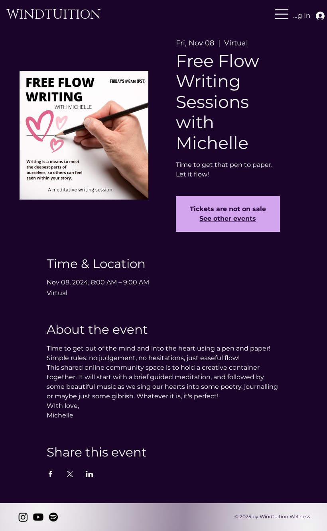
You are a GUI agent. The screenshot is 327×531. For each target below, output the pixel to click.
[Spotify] (53, 517)
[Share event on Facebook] (50, 474)
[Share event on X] (70, 474)
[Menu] (180, 14)
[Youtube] (38, 517)
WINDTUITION (55, 15)
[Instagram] (23, 517)
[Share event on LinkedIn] (89, 474)
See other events (227, 218)
